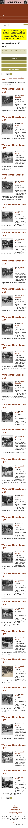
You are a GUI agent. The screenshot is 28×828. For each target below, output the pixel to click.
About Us (3, 8)
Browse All (14, 58)
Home (2, 5)
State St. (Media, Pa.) (19, 96)
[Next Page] (11, 74)
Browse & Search (5, 12)
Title (10, 78)
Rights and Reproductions (7, 18)
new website (19, 38)
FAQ (2, 15)
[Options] (25, 24)
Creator (15, 78)
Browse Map (14, 65)
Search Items (14, 62)
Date (19, 78)
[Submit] (27, 24)
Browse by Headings (14, 69)
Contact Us (4, 21)
